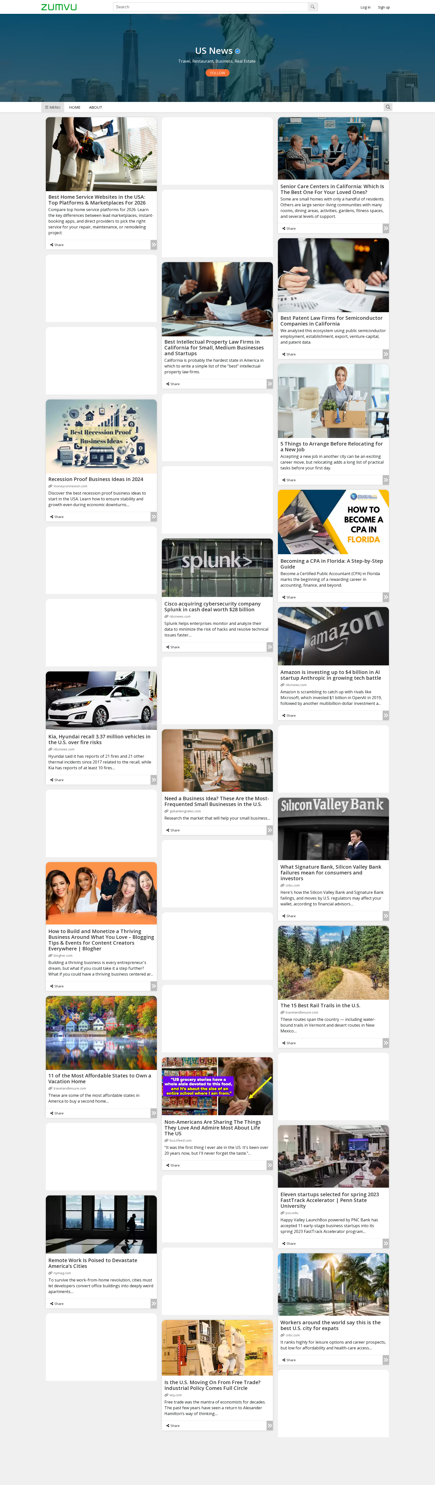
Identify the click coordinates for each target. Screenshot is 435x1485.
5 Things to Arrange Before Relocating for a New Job (331, 446)
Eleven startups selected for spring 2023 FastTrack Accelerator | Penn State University (329, 1200)
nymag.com (62, 1273)
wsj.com (176, 1395)
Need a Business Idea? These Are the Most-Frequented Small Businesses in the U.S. (216, 801)
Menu (55, 107)
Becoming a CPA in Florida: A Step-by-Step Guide (331, 563)
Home (75, 107)
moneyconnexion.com (70, 486)
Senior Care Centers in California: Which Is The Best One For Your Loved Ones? (332, 189)
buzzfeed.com (181, 1140)
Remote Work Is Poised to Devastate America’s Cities (92, 1263)
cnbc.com (293, 885)
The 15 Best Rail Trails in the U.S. (320, 1005)
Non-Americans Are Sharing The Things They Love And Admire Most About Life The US (212, 1127)
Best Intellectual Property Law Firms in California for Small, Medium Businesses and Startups (214, 347)
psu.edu (292, 1213)
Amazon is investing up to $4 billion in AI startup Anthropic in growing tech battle (330, 675)
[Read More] (154, 245)
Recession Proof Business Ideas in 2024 (95, 479)
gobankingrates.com (185, 811)
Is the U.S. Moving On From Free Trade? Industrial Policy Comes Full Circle (212, 1385)
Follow (217, 72)
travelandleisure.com (302, 1012)
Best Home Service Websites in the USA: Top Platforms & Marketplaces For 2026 (97, 199)
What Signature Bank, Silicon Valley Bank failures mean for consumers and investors (330, 872)
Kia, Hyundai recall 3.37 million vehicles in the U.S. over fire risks (99, 739)
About (95, 107)
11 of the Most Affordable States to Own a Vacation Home (99, 1078)
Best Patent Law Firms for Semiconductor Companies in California (331, 320)
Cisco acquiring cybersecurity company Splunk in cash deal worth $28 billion (212, 606)
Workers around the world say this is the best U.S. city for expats (330, 1325)
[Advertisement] (217, 150)
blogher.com (63, 955)
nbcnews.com (180, 616)
